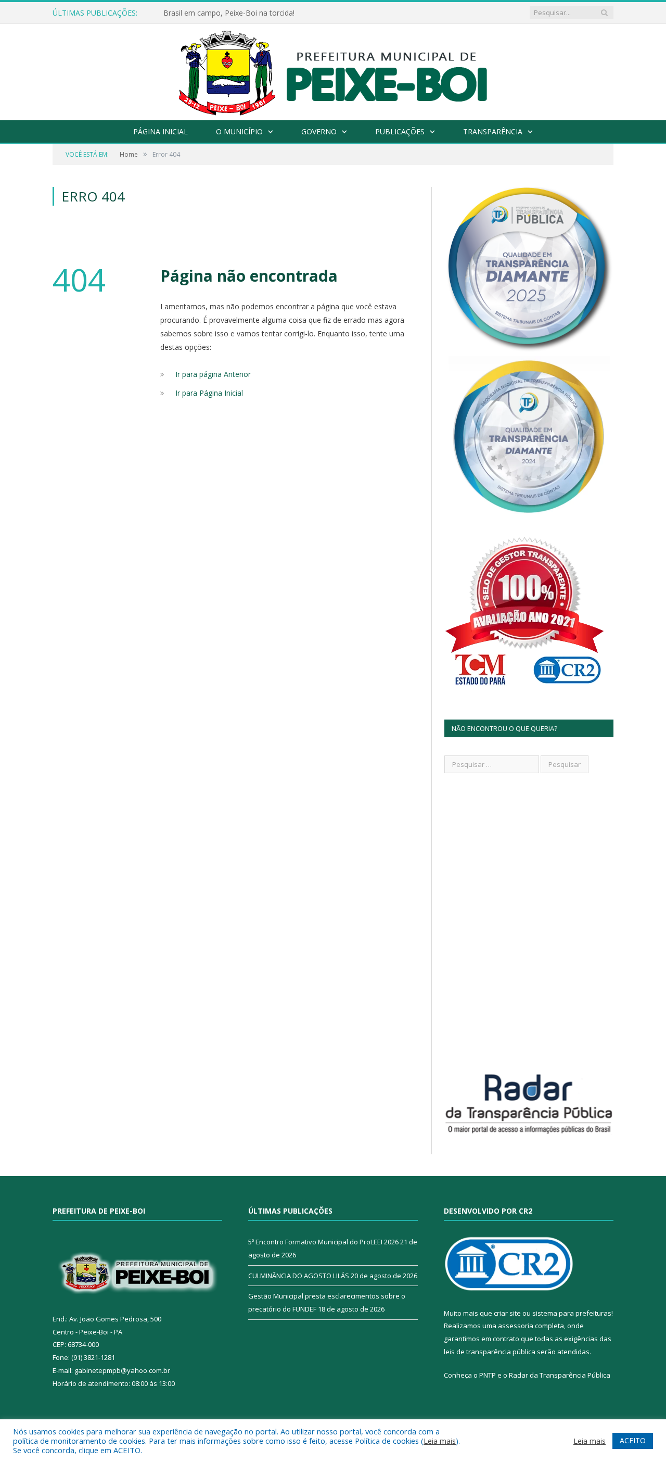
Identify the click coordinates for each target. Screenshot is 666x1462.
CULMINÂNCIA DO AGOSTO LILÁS (298, 1275)
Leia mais (440, 1440)
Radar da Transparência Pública (559, 1375)
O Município (239, 131)
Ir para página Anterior (213, 374)
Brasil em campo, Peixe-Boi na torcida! (228, 13)
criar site (507, 1313)
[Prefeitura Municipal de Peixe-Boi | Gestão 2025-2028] (333, 69)
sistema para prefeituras (571, 1313)
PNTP (487, 1375)
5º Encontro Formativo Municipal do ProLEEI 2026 (323, 1241)
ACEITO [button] (633, 1440)
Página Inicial (160, 131)
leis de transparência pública (489, 1351)
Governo (319, 131)
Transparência (492, 131)
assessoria (515, 1325)
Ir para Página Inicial (209, 393)
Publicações (400, 131)
